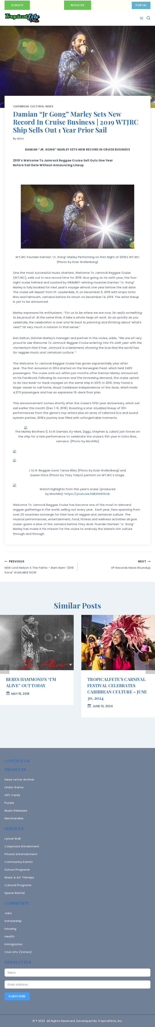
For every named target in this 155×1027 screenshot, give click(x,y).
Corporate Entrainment (22, 846)
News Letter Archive (19, 779)
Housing (10, 929)
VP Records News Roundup (130, 564)
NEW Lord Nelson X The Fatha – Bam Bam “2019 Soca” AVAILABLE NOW (39, 567)
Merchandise (14, 818)
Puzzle (9, 803)
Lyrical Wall (13, 839)
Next (150, 669)
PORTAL (141, 5)
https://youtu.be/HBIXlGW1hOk (87, 494)
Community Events (19, 862)
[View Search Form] (148, 18)
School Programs (17, 870)
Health (9, 936)
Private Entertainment (21, 854)
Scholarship (13, 921)
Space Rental (15, 893)
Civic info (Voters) (18, 952)
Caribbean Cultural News (33, 106)
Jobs (8, 913)
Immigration (14, 944)
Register (77, 5)
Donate (17, 5)
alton (20, 138)
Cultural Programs (18, 885)
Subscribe (17, 996)
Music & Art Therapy (19, 877)
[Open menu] (142, 18)
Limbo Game (14, 787)
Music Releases (16, 811)
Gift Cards (12, 795)
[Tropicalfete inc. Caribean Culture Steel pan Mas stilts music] (22, 18)
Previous (4, 669)
